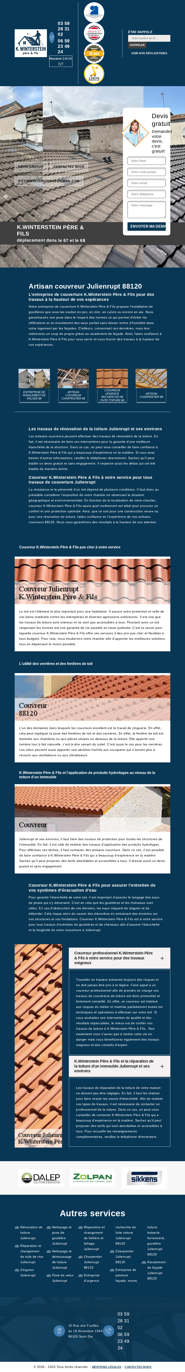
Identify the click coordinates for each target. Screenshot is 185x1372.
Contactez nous (68, 166)
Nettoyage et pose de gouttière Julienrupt (62, 1235)
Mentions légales (106, 1367)
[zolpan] (92, 1178)
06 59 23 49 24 (64, 46)
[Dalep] (40, 1178)
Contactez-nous (138, 1367)
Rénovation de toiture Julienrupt (31, 1232)
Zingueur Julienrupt (27, 1272)
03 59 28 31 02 (64, 29)
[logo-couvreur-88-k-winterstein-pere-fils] (31, 43)
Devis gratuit (31, 166)
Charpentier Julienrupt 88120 (93, 1262)
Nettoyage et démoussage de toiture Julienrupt (62, 1259)
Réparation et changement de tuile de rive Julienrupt (31, 1254)
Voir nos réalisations (149, 53)
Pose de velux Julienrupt (63, 1277)
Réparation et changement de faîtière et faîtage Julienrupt (94, 1238)
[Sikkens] (144, 1178)
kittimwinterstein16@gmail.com (49, 181)
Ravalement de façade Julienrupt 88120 (156, 1270)
